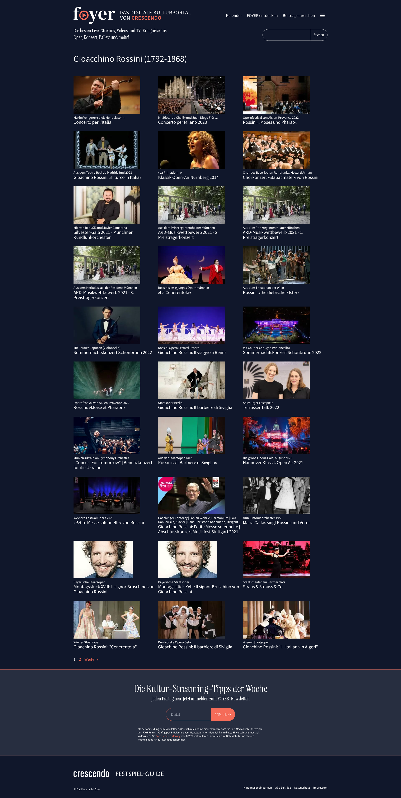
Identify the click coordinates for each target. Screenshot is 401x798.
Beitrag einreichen (299, 15)
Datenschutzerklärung (168, 736)
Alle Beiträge (283, 787)
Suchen (319, 35)
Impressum (320, 787)
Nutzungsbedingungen (258, 787)
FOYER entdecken (262, 15)
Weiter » (91, 659)
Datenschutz (302, 787)
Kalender (234, 15)
